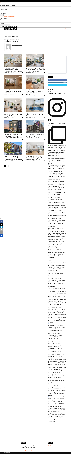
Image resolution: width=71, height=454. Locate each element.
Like (65, 80)
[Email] (1, 229)
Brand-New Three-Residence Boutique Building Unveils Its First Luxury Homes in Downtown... (34, 92)
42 (14, 166)
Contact (60, 452)
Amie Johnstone (6, 72)
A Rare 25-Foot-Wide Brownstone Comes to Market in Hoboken (13, 91)
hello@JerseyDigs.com (30, 450)
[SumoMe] (1, 235)
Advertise (13, 36)
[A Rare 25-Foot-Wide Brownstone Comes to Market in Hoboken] (13, 82)
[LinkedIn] (1, 227)
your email (2, 23)
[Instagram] (49, 446)
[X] (1, 224)
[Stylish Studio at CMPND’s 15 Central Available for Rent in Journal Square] (35, 105)
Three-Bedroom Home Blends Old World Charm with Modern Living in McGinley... (13, 114)
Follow (64, 82)
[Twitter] (50, 446)
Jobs (17, 36)
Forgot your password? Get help (7, 16)
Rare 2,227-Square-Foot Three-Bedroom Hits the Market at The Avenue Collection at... (35, 69)
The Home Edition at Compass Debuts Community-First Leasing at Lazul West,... (35, 136)
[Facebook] (1, 221)
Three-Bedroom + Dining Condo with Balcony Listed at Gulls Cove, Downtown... (34, 158)
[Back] (0, 2)
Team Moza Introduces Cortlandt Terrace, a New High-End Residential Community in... (13, 158)
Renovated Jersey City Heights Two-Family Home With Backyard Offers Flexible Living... (13, 136)
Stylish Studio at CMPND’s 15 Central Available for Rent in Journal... (34, 114)
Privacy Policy (64, 452)
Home (5, 39)
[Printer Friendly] (1, 232)
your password (3, 13)
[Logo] (10, 29)
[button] (65, 28)
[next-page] (17, 166)
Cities (6, 36)
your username (3, 9)
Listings (9, 36)
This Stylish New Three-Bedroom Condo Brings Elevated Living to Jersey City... (13, 69)
